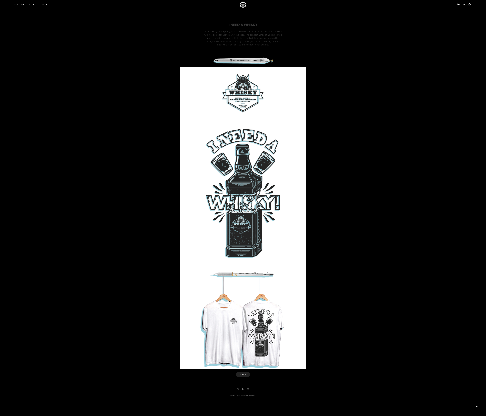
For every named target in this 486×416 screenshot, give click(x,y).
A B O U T (32, 5)
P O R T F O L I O (20, 5)
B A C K (243, 374)
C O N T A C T (44, 5)
